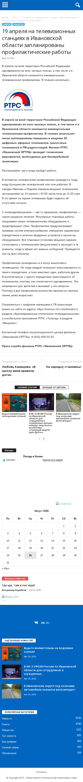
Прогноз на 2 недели (53, 460)
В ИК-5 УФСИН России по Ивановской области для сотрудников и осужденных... (50, 670)
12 (30, 540)
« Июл (5, 568)
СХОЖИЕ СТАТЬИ (27, 387)
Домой (5, 17)
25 (19, 555)
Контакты (41, 771)
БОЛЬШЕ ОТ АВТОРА (54, 387)
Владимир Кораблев (14, 590)
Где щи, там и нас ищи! (18, 585)
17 (8, 548)
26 (30, 555)
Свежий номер (10, 747)
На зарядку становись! (63, 367)
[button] (77, 5)
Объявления (9, 753)
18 (19, 548)
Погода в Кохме (33, 456)
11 (19, 540)
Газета (14, 17)
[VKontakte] (37, 622)
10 (8, 540)
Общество (8, 730)
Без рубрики (9, 741)
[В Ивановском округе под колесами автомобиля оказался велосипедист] (68, 402)
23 (75, 548)
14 (52, 540)
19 (30, 548)
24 (8, 555)
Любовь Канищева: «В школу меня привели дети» (19, 371)
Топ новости (9, 735)
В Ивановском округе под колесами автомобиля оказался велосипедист (68, 417)
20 (41, 548)
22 (64, 548)
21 (52, 548)
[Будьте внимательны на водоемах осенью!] (14, 402)
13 (41, 540)
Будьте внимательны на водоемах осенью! (14, 414)
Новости (18, 24)
